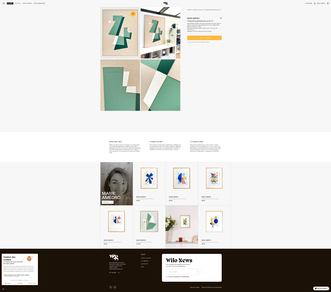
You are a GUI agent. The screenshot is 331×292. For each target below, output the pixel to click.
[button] (321, 288)
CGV (142, 266)
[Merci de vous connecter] (221, 18)
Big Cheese (211, 287)
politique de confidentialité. (182, 276)
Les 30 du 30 (144, 263)
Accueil (189, 9)
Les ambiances (145, 260)
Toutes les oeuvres (198, 9)
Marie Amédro (193, 18)
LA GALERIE (308, 3)
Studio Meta (218, 287)
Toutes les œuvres (146, 258)
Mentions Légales (195, 287)
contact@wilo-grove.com (115, 269)
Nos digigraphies (39, 3)
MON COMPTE (321, 3)
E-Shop (10, 3)
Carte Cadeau (27, 3)
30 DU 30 (18, 3)
